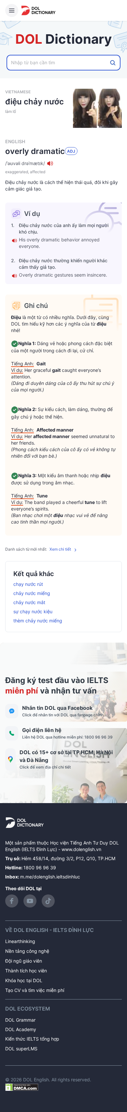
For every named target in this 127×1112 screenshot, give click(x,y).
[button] (63, 163)
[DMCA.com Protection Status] (21, 1086)
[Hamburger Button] (11, 10)
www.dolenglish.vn (81, 849)
